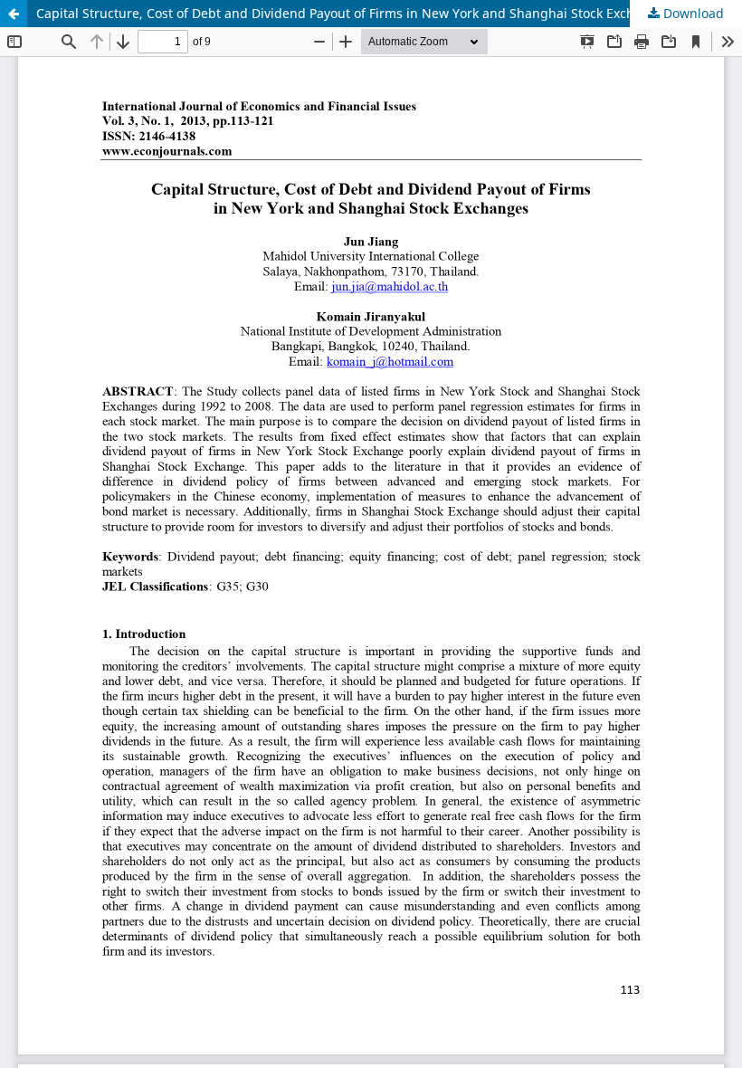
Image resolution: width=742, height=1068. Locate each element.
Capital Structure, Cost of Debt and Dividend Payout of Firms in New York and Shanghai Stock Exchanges (353, 13)
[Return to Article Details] (13, 13)
